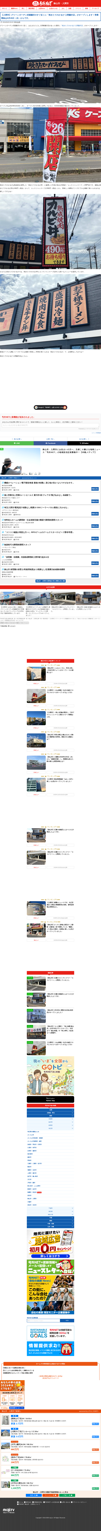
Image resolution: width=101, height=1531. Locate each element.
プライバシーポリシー (80, 1502)
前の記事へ (18, 439)
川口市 (29, 1179)
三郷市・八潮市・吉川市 (35, 1163)
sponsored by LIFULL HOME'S (88, 1411)
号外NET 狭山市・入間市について (29, 1504)
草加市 (29, 1160)
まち (63, 8)
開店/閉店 (32, 8)
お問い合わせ (66, 1502)
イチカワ (12, 626)
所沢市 (29, 1195)
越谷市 (29, 1157)
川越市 (29, 1202)
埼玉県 (18, 22)
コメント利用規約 (96, 433)
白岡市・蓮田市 (32, 1151)
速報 (86, 8)
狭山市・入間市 (61, 3)
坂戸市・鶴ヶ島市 (33, 1176)
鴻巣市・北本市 (32, 1170)
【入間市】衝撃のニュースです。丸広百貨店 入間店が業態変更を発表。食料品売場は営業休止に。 (60, 905)
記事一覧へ (50, 439)
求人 (23, 8)
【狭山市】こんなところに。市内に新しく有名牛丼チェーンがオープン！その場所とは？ (60, 670)
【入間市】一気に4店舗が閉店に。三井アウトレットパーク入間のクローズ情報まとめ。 (60, 715)
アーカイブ (95, 8)
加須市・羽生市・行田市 (35, 1144)
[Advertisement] (50, 644)
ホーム (21, 1502)
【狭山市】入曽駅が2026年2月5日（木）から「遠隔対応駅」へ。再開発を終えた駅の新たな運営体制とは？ (60, 759)
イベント (78, 8)
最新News (14, 8)
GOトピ (4, 8)
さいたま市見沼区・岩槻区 (35, 1138)
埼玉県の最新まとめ (33, 1131)
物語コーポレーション (22, 623)
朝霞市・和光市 (34, 1192)
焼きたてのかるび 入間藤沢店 (72, 25)
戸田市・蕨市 (31, 1182)
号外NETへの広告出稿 (52, 1502)
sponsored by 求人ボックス (29, 478)
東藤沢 (2, 623)
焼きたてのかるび (10, 623)
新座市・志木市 (32, 1189)
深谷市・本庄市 (32, 1205)
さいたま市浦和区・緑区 (35, 1141)
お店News (42, 8)
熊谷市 (29, 1166)
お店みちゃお (53, 8)
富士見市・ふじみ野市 (34, 1186)
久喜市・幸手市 (32, 1147)
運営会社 (28, 1502)
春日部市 (30, 1154)
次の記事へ (83, 439)
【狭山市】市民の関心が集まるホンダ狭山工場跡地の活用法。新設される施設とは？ (60, 737)
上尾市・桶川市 (32, 1173)
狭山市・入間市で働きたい (11, 478)
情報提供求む (38, 1502)
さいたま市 (31, 1135)
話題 (70, 8)
